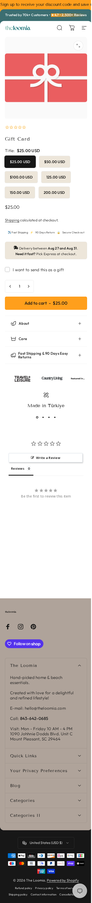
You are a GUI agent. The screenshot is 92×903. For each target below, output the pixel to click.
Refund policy (21, 884)
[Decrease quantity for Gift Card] (10, 286)
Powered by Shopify (61, 876)
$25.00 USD (20, 161)
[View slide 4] (53, 414)
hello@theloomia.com (45, 704)
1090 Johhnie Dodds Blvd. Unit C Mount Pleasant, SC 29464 (41, 732)
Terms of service (64, 884)
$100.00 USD (21, 177)
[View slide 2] (41, 414)
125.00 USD (56, 177)
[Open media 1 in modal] (78, 46)
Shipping (12, 220)
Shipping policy (16, 891)
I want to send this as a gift (38, 269)
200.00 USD (54, 192)
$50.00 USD (54, 161)
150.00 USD (20, 192)
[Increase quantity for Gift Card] (28, 286)
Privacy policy (42, 884)
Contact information (42, 891)
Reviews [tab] (17, 465)
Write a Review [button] (46, 454)
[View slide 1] (35, 414)
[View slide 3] (47, 414)
